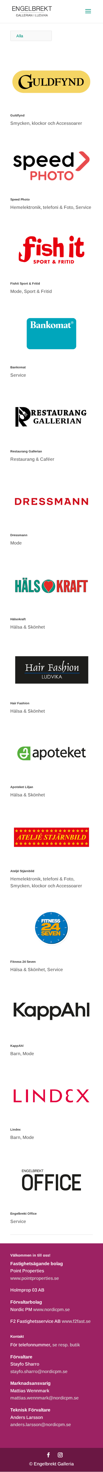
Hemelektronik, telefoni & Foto (41, 207)
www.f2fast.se (76, 1321)
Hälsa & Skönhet (27, 627)
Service (83, 207)
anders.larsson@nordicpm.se (40, 1424)
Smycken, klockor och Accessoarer (46, 123)
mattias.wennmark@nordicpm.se (44, 1397)
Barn (15, 1053)
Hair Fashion (19, 703)
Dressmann (18, 535)
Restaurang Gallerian (26, 451)
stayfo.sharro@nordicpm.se (39, 1371)
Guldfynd (17, 115)
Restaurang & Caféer (32, 459)
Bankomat (18, 367)
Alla (19, 36)
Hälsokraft (18, 619)
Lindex (15, 1129)
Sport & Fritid (38, 291)
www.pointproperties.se (34, 1278)
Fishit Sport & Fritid (25, 283)
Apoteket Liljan (21, 787)
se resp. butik (66, 1344)
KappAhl (16, 1045)
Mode (16, 291)
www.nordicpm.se (51, 1309)
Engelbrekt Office (23, 1213)
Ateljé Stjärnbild (22, 871)
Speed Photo (20, 199)
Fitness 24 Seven (23, 961)
